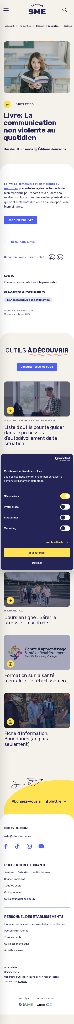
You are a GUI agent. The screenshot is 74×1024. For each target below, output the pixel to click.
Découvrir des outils (47, 26)
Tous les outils (12, 885)
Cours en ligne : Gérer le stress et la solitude (30, 620)
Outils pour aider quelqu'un (19, 898)
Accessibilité (10, 967)
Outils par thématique (17, 943)
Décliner (37, 562)
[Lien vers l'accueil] (37, 10)
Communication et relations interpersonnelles (30, 282)
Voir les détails (55, 542)
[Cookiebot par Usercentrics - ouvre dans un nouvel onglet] (55, 459)
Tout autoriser (37, 552)
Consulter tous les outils (37, 366)
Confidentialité (12, 972)
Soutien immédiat (14, 879)
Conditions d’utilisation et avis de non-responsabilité (31, 977)
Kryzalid (22, 981)
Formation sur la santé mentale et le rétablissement (36, 678)
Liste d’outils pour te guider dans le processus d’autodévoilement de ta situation (34, 435)
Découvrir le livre (20, 220)
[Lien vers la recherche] (64, 10)
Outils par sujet (13, 892)
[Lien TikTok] (17, 846)
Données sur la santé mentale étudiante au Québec (34, 924)
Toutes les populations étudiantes (28, 299)
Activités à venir (13, 950)
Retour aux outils (23, 242)
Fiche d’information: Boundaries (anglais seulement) (26, 739)
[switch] (65, 506)
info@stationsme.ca (17, 836)
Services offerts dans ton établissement (28, 872)
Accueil (9, 26)
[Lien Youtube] (41, 846)
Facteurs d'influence (16, 930)
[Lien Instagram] (29, 846)
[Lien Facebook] (6, 846)
